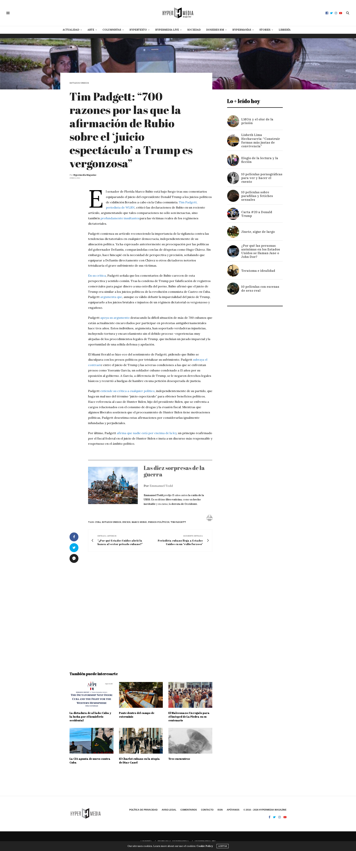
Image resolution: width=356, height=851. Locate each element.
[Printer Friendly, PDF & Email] (209, 517)
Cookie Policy (205, 846)
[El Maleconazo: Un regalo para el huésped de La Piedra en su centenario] (190, 695)
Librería (285, 29)
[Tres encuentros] (190, 741)
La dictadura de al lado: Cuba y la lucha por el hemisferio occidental (90, 716)
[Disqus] (141, 608)
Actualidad (71, 29)
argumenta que (111, 297)
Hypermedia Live (167, 29)
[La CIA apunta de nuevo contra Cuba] (91, 741)
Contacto (207, 810)
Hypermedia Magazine (84, 175)
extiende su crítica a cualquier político (127, 391)
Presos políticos (158, 522)
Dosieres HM (215, 29)
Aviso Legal (169, 810)
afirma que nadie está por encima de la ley (147, 433)
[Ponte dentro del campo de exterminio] (141, 695)
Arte (91, 29)
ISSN (220, 810)
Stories (264, 29)
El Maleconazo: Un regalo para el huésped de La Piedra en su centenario (189, 716)
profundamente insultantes (120, 218)
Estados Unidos (79, 83)
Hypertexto (138, 29)
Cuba (98, 522)
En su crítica (97, 275)
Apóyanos (233, 810)
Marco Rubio (139, 522)
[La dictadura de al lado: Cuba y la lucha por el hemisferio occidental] (91, 695)
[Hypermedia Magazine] (178, 13)
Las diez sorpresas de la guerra (174, 471)
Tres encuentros (179, 758)
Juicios (126, 522)
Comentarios (188, 810)
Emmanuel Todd (161, 486)
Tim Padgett (178, 522)
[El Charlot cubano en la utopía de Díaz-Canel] (141, 741)
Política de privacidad (143, 810)
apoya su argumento (115, 317)
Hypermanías (241, 29)
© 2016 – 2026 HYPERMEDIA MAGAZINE (264, 810)
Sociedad (194, 29)
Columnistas (112, 29)
